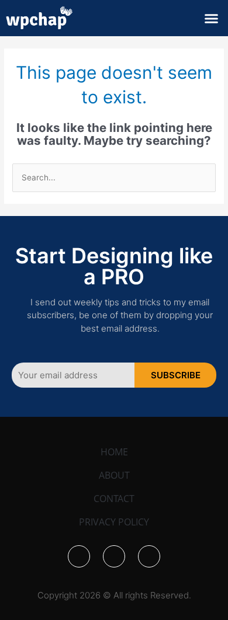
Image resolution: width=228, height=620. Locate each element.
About (114, 475)
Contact (114, 498)
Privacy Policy (114, 521)
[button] (212, 18)
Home (114, 451)
